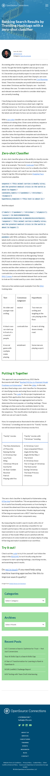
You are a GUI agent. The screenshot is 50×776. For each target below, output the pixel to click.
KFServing (6, 501)
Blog (5, 18)
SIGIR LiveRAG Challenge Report (18, 669)
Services (25, 736)
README (15, 556)
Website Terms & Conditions (12, 762)
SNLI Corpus (7, 276)
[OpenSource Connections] (15, 5)
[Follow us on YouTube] (30, 725)
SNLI (42, 286)
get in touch (11, 569)
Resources (25, 749)
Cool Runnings (42, 79)
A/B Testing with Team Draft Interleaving (21, 674)
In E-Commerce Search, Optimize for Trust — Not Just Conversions (24, 650)
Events (25, 746)
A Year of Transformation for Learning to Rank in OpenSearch (24, 662)
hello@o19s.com (25, 720)
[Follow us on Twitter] (19, 725)
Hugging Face (38, 174)
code (19, 394)
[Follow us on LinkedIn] (27, 725)
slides (34, 385)
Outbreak (30, 165)
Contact (25, 756)
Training (25, 742)
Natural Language (25, 56)
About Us (25, 732)
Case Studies (25, 739)
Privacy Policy (27, 762)
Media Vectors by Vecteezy (17, 583)
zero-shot (10, 119)
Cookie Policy (37, 762)
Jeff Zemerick (17, 54)
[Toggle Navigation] (47, 5)
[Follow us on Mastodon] (23, 725)
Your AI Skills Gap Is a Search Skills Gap (20, 656)
